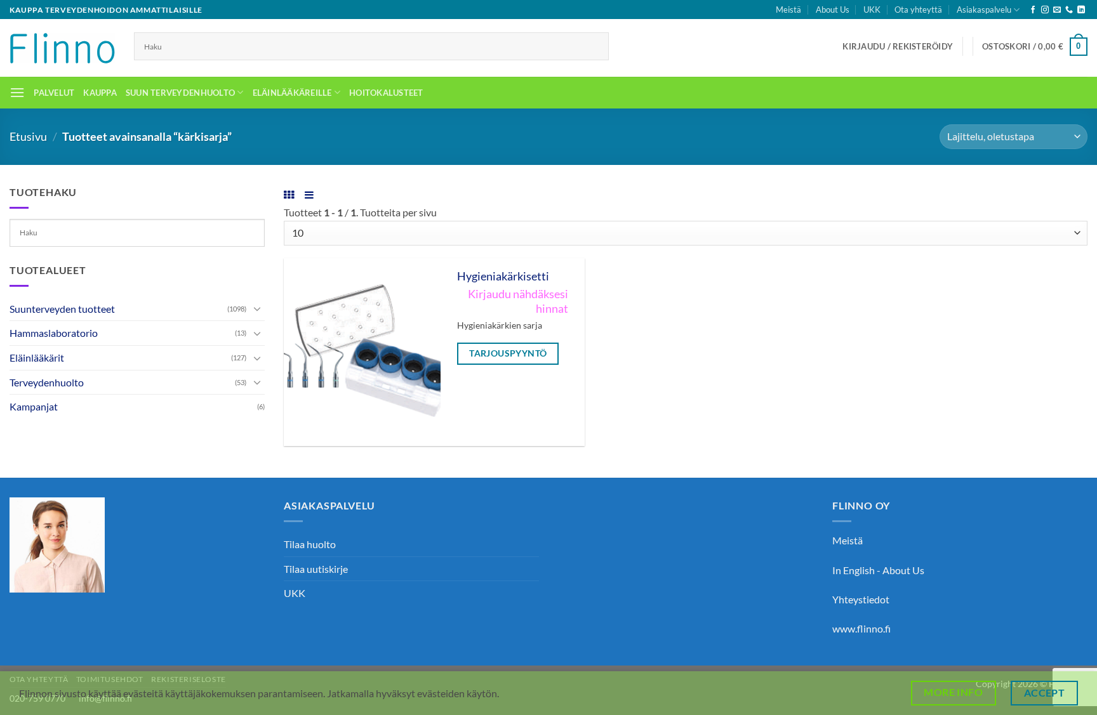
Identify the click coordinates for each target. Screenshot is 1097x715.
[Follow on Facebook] (1033, 10)
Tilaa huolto (310, 544)
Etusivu (28, 136)
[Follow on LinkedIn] (1081, 10)
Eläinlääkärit (37, 357)
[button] (897, 46)
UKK (872, 9)
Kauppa (100, 93)
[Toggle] (257, 308)
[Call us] (1069, 10)
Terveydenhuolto (47, 382)
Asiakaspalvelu (984, 9)
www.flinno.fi (861, 628)
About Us (832, 9)
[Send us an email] (1057, 10)
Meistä (788, 9)
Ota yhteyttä (918, 9)
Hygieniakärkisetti (503, 276)
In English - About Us (878, 570)
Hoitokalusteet (386, 93)
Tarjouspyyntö (508, 353)
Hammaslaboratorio (54, 333)
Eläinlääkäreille (292, 93)
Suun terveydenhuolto (180, 93)
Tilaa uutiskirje (316, 569)
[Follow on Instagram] (1045, 10)
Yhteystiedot (860, 599)
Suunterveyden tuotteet (62, 309)
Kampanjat (34, 406)
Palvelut (54, 93)
